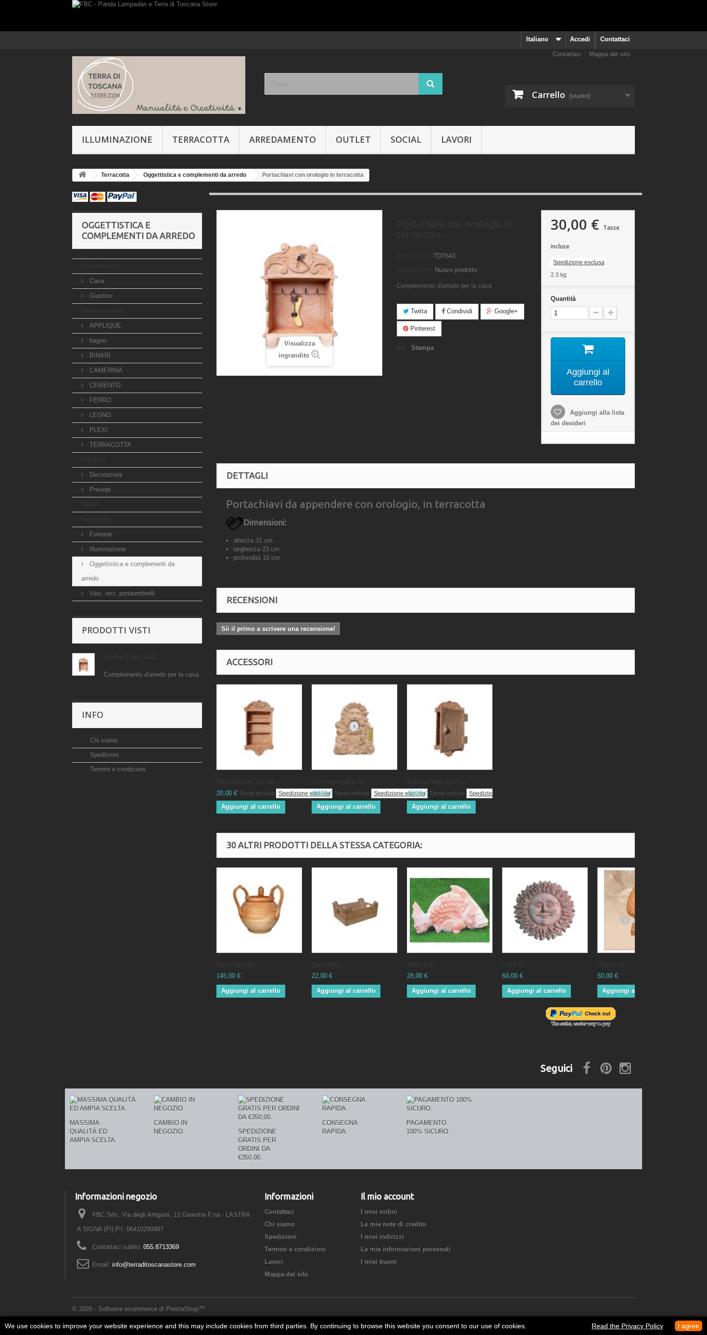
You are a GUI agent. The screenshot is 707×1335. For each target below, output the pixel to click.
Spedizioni (103, 754)
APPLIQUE (104, 325)
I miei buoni (379, 1261)
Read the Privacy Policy (627, 1326)
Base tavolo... (238, 964)
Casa (96, 280)
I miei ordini (379, 1211)
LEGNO (99, 415)
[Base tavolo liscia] (259, 910)
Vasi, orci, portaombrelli (121, 593)
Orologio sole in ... (340, 781)
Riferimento (414, 256)
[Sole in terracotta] (545, 910)
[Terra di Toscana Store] (161, 85)
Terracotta (200, 139)
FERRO (99, 400)
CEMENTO (104, 385)
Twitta (418, 311)
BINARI (99, 355)
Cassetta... (328, 964)
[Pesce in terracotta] (449, 910)
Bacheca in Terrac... (247, 781)
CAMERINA (105, 370)
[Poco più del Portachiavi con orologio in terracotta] (83, 664)
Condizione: (415, 269)
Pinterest (421, 328)
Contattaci (615, 39)
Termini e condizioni (116, 769)
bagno (97, 340)
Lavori (456, 139)
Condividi (458, 311)
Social (406, 139)
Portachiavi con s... (437, 781)
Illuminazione (117, 139)
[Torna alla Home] (82, 175)
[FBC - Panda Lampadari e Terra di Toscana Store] (353, 15)
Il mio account (387, 1196)
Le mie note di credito (393, 1224)
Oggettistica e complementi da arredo (128, 571)
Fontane (100, 534)
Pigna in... (612, 964)
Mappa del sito (609, 54)
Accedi (580, 39)
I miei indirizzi (382, 1236)
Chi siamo (103, 740)
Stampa (422, 347)
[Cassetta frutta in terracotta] (354, 910)
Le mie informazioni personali (406, 1249)
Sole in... (515, 964)
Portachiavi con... (132, 656)
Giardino (100, 295)
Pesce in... (423, 964)
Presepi (99, 489)
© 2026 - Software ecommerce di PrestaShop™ (138, 1308)
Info (92, 714)
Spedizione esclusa (579, 262)
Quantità (563, 298)
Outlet (353, 139)
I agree (688, 1326)
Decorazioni (105, 474)
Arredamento (282, 139)
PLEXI (98, 429)
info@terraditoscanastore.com (154, 1264)
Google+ (505, 311)
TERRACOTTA (109, 444)
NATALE (93, 459)
